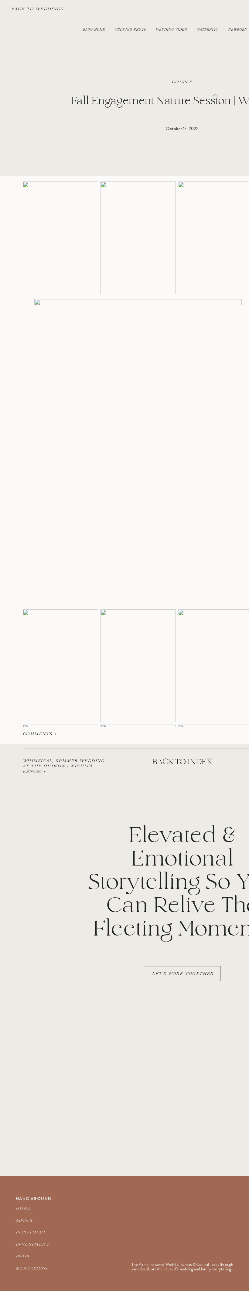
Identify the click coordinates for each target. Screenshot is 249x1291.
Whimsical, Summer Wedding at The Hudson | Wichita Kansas (64, 766)
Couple (182, 82)
